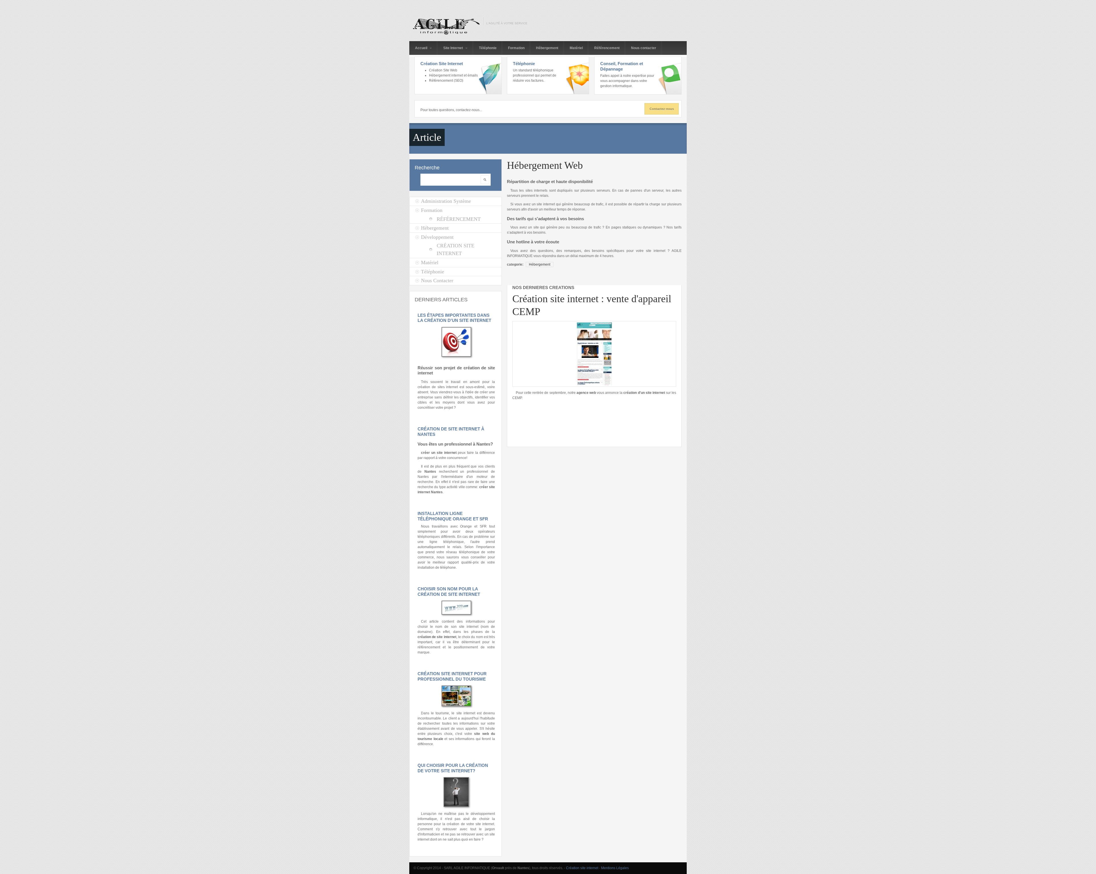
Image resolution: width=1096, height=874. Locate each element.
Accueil (421, 48)
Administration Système (446, 201)
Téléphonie (488, 48)
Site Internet (453, 48)
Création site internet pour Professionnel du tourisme (452, 676)
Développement (437, 237)
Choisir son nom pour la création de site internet (449, 591)
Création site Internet (455, 249)
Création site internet (582, 868)
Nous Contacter (437, 280)
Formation (516, 48)
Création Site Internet (441, 63)
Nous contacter (643, 48)
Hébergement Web (545, 165)
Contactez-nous (662, 109)
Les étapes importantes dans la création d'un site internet (454, 318)
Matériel (576, 48)
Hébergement (547, 48)
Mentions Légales (615, 868)
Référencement (607, 48)
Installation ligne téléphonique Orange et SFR (453, 516)
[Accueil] (445, 26)
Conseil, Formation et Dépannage (621, 66)
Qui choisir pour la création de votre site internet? (453, 768)
